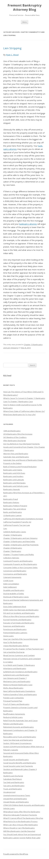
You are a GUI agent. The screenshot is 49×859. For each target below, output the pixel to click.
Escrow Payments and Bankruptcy (17, 619)
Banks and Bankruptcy (12, 512)
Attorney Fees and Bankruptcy (15, 453)
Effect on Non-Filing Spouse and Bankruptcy (21, 616)
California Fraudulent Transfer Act (17, 522)
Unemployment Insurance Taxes (16, 795)
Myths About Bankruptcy (13, 688)
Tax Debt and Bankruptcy (13, 782)
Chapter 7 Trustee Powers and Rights (18, 554)
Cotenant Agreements (12, 577)
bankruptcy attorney (28, 224)
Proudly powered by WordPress (15, 854)
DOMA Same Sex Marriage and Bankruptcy (21, 610)
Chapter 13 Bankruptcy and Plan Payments (21, 545)
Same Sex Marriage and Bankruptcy (18, 740)
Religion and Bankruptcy (13, 724)
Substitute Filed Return (12, 779)
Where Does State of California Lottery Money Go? (24, 411)
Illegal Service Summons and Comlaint (19, 655)
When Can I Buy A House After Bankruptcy (20, 824)
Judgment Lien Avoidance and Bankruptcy (20, 671)
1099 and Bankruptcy (12, 431)
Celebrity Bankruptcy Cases (14, 531)
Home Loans (8, 636)
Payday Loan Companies (13, 698)
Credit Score (8, 580)
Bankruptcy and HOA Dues (14, 473)
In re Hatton (8, 662)
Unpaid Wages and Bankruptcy (16, 802)
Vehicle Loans (9, 808)
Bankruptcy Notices (11, 502)
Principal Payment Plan (12, 701)
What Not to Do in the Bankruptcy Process (20, 821)
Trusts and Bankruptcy (12, 789)
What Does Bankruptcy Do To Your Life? (19, 414)
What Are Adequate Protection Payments (20, 815)
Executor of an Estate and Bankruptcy (18, 623)
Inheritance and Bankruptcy (14, 668)
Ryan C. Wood (12, 54)
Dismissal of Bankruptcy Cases (16, 597)
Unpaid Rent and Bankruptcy (15, 798)
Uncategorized (9, 792)
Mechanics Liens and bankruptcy (16, 681)
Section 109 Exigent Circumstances (17, 743)
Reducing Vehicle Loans (13, 717)
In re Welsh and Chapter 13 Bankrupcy (19, 665)
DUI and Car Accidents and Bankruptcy (19, 613)
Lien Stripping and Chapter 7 (15, 678)
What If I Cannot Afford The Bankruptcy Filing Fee (23, 818)
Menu (24, 22)
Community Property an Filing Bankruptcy (20, 564)
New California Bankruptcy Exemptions (19, 691)
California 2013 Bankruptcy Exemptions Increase (23, 518)
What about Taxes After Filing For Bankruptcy (21, 811)
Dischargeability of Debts (13, 593)
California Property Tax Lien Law (16, 525)
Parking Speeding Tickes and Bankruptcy (20, 694)
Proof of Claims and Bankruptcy (16, 704)
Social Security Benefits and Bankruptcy (19, 763)
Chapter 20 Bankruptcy (12, 548)
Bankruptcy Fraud (10, 499)
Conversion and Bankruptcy (14, 571)
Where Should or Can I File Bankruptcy (19, 828)
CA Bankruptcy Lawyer (12, 515)
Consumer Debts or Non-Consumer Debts (20, 567)
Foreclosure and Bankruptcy (15, 629)
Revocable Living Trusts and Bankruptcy (19, 737)
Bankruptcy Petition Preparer (15, 505)
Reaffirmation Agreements (14, 714)
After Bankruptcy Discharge (14, 440)
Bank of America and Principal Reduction (20, 466)
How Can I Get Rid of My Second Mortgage (20, 639)
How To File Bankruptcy (12, 642)
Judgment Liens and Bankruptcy (16, 675)
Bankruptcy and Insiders (13, 476)
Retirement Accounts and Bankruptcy (18, 727)
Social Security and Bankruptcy (16, 759)
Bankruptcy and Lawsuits (13, 479)
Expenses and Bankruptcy (14, 626)
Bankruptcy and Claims (12, 470)
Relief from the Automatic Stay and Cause (20, 720)
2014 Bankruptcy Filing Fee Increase (17, 434)
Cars (5, 528)
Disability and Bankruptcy (13, 590)
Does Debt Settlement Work (14, 606)
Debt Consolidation (11, 584)
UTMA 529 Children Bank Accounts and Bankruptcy (24, 805)
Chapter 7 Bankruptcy (12, 551)
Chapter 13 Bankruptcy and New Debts (19, 541)
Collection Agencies (11, 558)
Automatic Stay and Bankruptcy (16, 457)
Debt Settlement (10, 587)
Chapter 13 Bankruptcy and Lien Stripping (20, 538)
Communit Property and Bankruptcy (18, 561)
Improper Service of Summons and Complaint (22, 658)
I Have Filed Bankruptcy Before (16, 645)
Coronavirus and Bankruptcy (15, 574)
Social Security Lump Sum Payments (18, 766)
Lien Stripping (12, 48)
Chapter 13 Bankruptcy (12, 535)
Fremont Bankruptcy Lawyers (15, 632)
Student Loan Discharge (13, 776)
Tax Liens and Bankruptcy (13, 785)
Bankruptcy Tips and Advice (14, 509)
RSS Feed (7, 375)
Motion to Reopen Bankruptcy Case (17, 684)
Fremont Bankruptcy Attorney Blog (25, 7)
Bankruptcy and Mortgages (14, 483)
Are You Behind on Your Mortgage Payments (21, 444)
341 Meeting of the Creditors (15, 437)
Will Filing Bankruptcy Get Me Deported (19, 831)
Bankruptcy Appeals (11, 489)
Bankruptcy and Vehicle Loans (15, 486)
